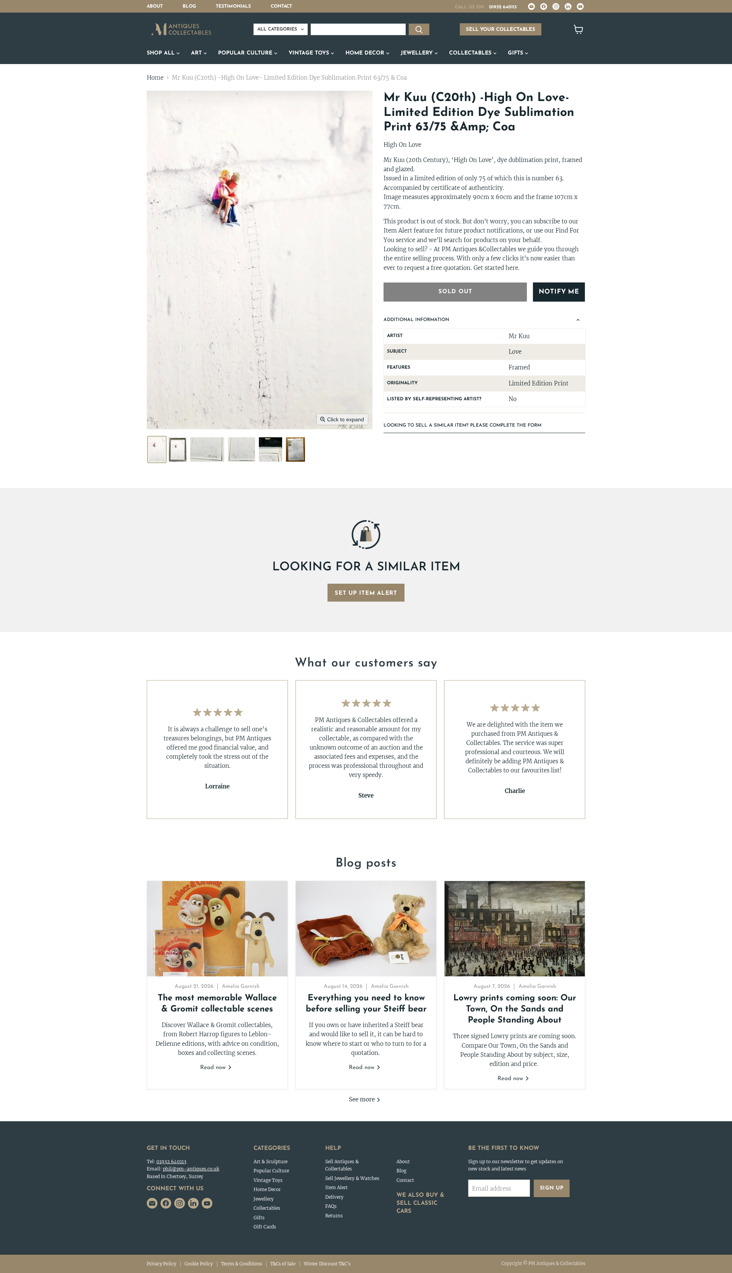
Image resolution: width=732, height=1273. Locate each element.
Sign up (552, 1188)
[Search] (419, 29)
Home (155, 77)
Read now (214, 1068)
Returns (334, 1215)
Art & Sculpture (270, 1161)
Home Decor (365, 53)
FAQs (331, 1206)
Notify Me (559, 292)
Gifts (516, 53)
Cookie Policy (199, 1264)
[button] (157, 449)
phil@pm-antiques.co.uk (191, 1169)
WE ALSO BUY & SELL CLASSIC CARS (420, 1203)
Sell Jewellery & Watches (352, 1178)
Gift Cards (265, 1227)
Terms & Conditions (241, 1264)
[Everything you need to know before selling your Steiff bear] (366, 928)
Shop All (162, 53)
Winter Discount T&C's (327, 1264)
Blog (189, 6)
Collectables (471, 53)
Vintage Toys (310, 53)
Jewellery (418, 53)
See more (362, 1099)
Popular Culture (246, 53)
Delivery (334, 1197)
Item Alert (336, 1187)
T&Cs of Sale (282, 1264)
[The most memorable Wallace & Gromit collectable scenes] (217, 928)
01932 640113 (503, 7)
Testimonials (233, 6)
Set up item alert (366, 593)
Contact (281, 6)
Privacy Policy (161, 1264)
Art (197, 53)
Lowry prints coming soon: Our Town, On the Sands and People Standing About (514, 1009)
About (155, 6)
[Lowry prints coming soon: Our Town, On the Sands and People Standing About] (515, 928)
